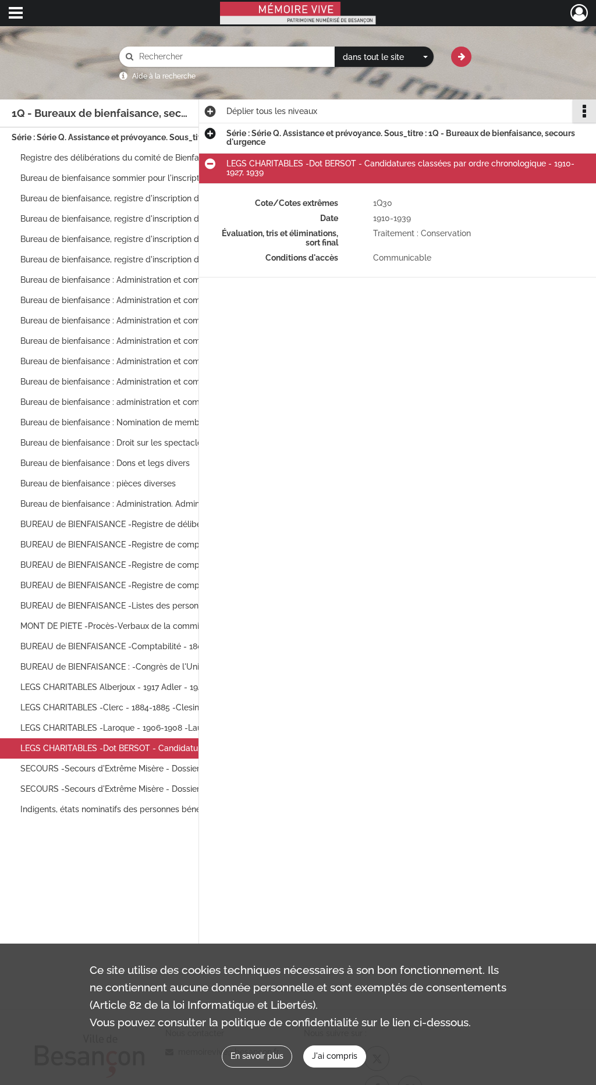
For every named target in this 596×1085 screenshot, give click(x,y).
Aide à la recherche (164, 76)
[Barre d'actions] (584, 111)
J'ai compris (334, 1056)
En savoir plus (256, 1056)
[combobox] (384, 57)
